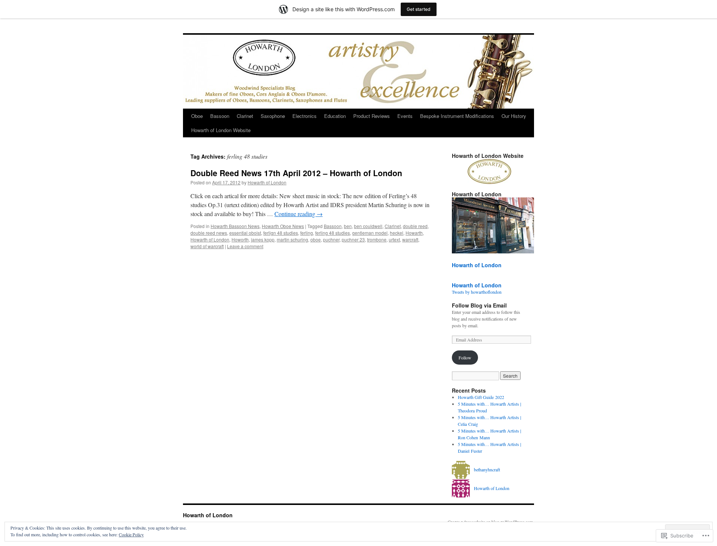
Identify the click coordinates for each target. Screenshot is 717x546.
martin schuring (292, 239)
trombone (377, 239)
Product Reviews (371, 115)
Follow (465, 358)
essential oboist (245, 233)
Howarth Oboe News (283, 226)
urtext (394, 239)
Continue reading (298, 214)
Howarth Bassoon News (235, 226)
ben (348, 226)
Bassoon (219, 115)
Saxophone (273, 115)
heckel (396, 233)
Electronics (304, 115)
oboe (315, 239)
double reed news (208, 233)
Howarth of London (267, 182)
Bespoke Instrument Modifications (457, 115)
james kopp (262, 239)
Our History (514, 115)
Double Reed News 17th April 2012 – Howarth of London (296, 172)
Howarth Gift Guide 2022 (481, 397)
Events (405, 115)
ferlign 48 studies (280, 233)
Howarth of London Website (221, 130)
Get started (419, 9)
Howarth (414, 233)
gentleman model (370, 233)
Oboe (197, 115)
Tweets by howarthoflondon (477, 292)
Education (335, 115)
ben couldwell (368, 226)
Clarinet (245, 115)
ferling (306, 233)
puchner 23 (353, 239)
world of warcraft (207, 246)
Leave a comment (245, 246)
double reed (415, 226)
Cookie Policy (131, 534)
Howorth (240, 239)
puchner (331, 239)
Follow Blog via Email (479, 305)
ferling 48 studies (332, 233)
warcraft (410, 239)
